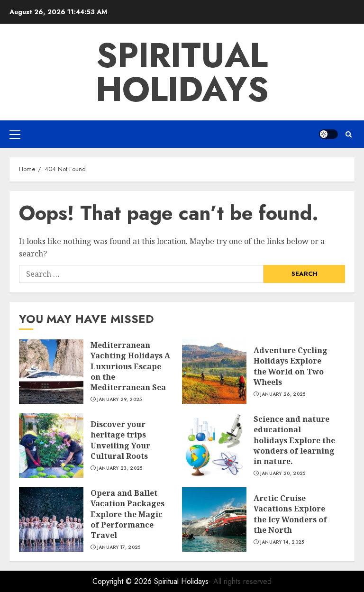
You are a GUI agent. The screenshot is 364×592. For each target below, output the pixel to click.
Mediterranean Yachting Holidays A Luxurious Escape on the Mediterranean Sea (130, 366)
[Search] (349, 134)
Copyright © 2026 (123, 581)
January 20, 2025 (283, 473)
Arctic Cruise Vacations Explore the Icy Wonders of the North (290, 514)
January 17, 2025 (119, 547)
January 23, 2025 (120, 468)
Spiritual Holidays (182, 72)
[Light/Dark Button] (328, 134)
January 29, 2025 (119, 399)
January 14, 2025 (282, 542)
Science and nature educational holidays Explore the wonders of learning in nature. (294, 440)
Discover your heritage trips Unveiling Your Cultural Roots (120, 440)
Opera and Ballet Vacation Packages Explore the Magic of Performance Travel (127, 514)
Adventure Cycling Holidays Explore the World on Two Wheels (291, 366)
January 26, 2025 (283, 394)
